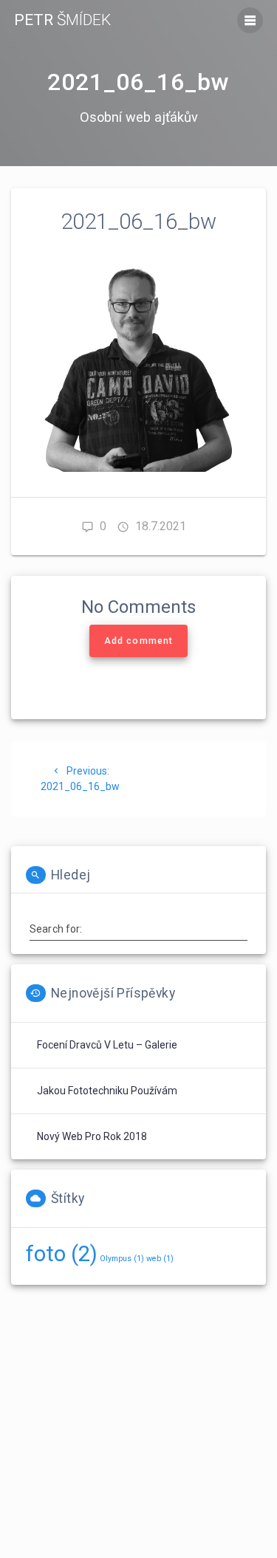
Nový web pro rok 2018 (92, 1136)
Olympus (122, 1258)
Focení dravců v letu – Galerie (107, 1045)
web (160, 1258)
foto (62, 1253)
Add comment (138, 641)
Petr (62, 20)
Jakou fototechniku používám (107, 1091)
